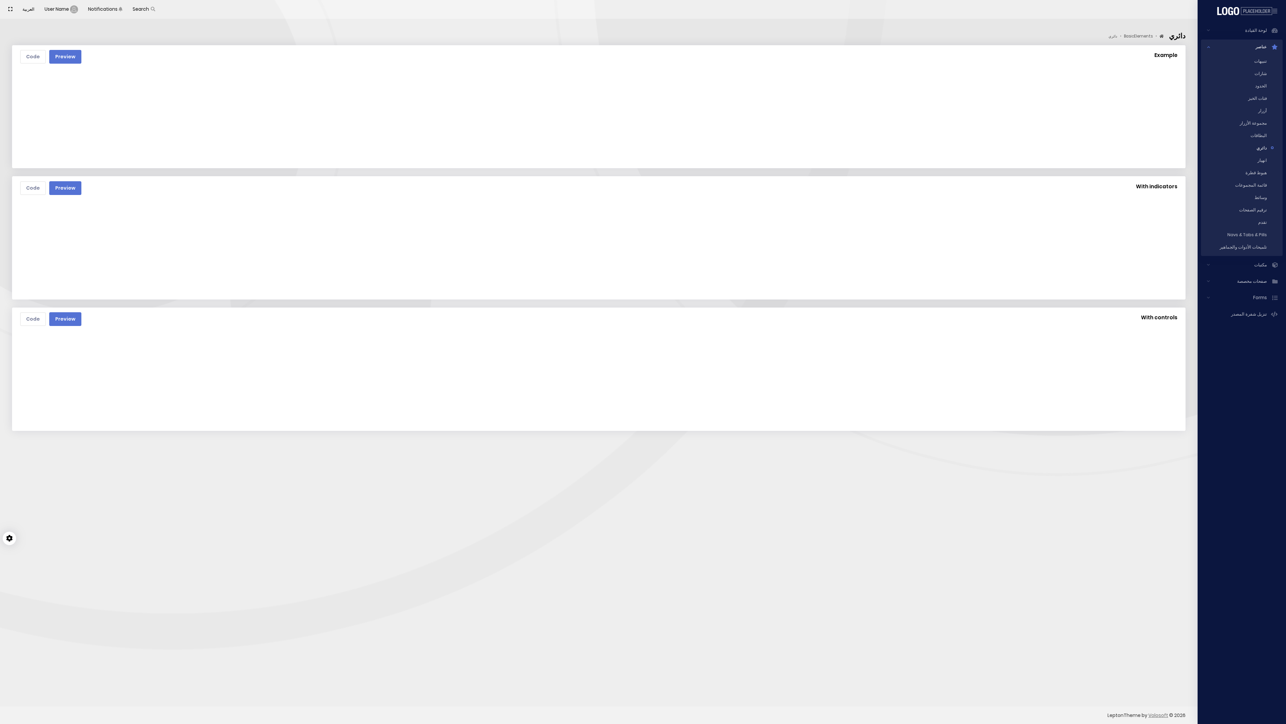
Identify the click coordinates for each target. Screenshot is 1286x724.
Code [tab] (33, 56)
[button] (144, 9)
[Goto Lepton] (1242, 11)
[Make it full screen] (10, 9)
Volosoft (1158, 715)
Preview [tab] (65, 56)
